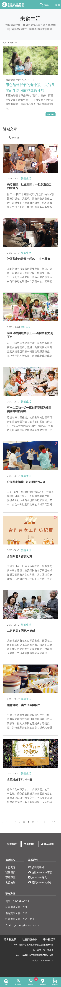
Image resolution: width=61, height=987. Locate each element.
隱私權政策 (10, 939)
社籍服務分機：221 (16, 907)
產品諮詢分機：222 (16, 913)
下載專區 (10, 877)
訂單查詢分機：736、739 (19, 919)
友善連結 (10, 882)
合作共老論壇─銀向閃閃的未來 (26, 482)
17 (53, 822)
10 (33, 822)
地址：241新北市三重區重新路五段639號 (34, 955)
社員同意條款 (29, 939)
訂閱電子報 (37, 867)
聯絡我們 (10, 872)
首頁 (4, 43)
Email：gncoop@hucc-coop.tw (22, 925)
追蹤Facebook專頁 (41, 872)
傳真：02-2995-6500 (43, 960)
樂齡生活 (13, 43)
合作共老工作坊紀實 (19, 556)
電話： (9, 901)
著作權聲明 (49, 939)
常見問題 (10, 867)
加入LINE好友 (38, 877)
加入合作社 (49, 844)
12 (44, 822)
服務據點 (30, 844)
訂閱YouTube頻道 (41, 882)
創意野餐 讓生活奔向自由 (24, 705)
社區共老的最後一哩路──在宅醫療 (28, 258)
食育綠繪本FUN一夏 (19, 779)
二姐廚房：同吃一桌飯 (21, 630)
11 (38, 822)
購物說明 (13, 844)
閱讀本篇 (50, 114)
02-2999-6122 (17, 901)
